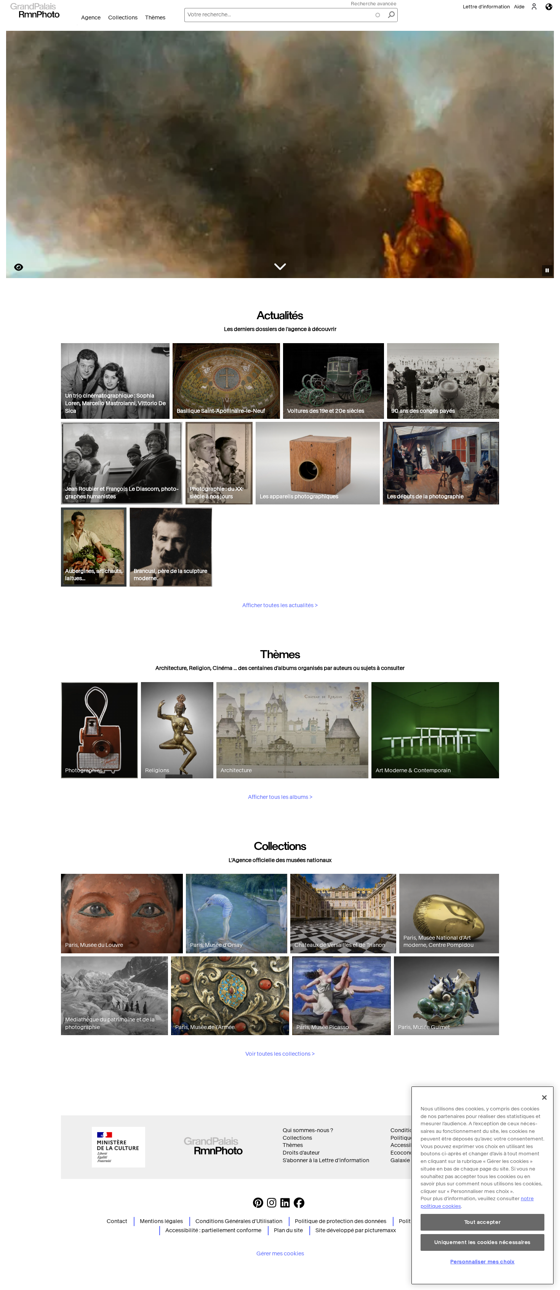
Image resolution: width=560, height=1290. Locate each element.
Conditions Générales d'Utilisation (238, 1221)
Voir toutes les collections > (280, 1054)
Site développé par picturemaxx (355, 1230)
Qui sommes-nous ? (308, 1130)
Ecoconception (409, 1153)
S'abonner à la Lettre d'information (326, 1160)
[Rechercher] (391, 15)
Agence (91, 18)
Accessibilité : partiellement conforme (213, 1230)
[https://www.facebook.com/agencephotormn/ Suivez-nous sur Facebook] (299, 1205)
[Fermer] (544, 1097)
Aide (519, 6)
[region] (482, 1185)
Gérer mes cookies (280, 1254)
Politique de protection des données (340, 1221)
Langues (549, 6)
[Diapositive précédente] (16, 155)
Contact (117, 1221)
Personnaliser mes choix (482, 1261)
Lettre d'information (486, 6)
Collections (123, 18)
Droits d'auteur (301, 1153)
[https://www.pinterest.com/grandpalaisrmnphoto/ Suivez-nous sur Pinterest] (258, 1205)
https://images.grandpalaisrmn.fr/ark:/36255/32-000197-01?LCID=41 (14, 267)
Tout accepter (482, 1222)
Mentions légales (161, 1221)
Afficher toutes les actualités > (280, 605)
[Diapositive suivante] (544, 155)
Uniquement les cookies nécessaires (482, 1241)
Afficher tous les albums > (280, 797)
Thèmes (155, 18)
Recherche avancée (374, 3)
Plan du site (288, 1230)
